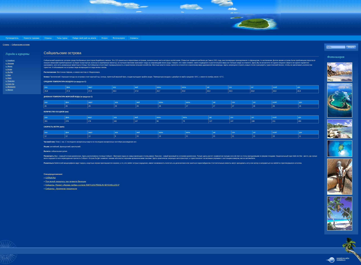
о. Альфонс (10, 61)
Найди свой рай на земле (84, 38)
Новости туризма (31, 38)
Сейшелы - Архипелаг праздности (61, 188)
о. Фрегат (9, 90)
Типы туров (62, 38)
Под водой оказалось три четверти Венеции (65, 181)
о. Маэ (8, 75)
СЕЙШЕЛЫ (50, 178)
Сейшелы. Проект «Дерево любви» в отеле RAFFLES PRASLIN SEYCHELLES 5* (82, 185)
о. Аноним (10, 63)
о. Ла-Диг (9, 72)
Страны (48, 38)
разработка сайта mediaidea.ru (343, 259)
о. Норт (9, 78)
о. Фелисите (10, 87)
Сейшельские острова (21, 45)
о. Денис (9, 66)
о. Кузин (9, 69)
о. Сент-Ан (10, 84)
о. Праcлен (10, 81)
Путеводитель (12, 38)
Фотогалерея (119, 38)
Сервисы (134, 38)
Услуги (104, 38)
